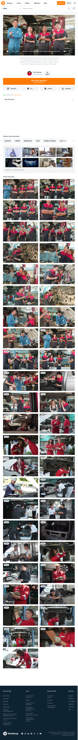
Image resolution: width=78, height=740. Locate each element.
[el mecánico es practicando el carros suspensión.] (20, 423)
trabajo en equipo (50, 140)
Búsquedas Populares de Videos (29, 720)
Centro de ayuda (49, 696)
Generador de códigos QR (7, 722)
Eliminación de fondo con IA (7, 718)
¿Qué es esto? (17, 95)
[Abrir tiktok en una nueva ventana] (34, 733)
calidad (17, 140)
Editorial (36, 3)
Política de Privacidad (68, 733)
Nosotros (49, 702)
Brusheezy (6, 695)
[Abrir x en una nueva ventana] (37, 733)
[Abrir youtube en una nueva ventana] (40, 733)
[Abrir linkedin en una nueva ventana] (28, 733)
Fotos (18, 3)
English (69, 695)
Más (45, 3)
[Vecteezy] (3, 3)
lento (38, 140)
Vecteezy (6, 698)
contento (8, 140)
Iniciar (69, 3)
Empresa (6, 703)
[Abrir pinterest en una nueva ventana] (31, 733)
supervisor (63, 140)
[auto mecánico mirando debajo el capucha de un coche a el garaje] (57, 594)
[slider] (41, 51)
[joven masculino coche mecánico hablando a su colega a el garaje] (20, 551)
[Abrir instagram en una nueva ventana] (25, 733)
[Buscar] (69, 8)
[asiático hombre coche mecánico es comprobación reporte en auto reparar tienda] (20, 572)
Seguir (47, 74)
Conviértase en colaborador (51, 705)
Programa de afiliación (29, 703)
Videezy (5, 700)
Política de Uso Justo (66, 734)
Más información (9, 98)
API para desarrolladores (8, 709)
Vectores (9, 3)
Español (69, 698)
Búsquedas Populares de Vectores (29, 708)
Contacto (49, 699)
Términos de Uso (55, 733)
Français (69, 706)
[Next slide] (70, 140)
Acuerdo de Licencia (29, 696)
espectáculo (28, 140)
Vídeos (27, 3)
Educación (6, 706)
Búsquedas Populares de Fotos (29, 714)
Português (70, 700)
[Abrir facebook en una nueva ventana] (22, 733)
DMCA (27, 699)
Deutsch (69, 703)
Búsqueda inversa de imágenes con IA (9, 714)
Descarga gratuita (39, 81)
